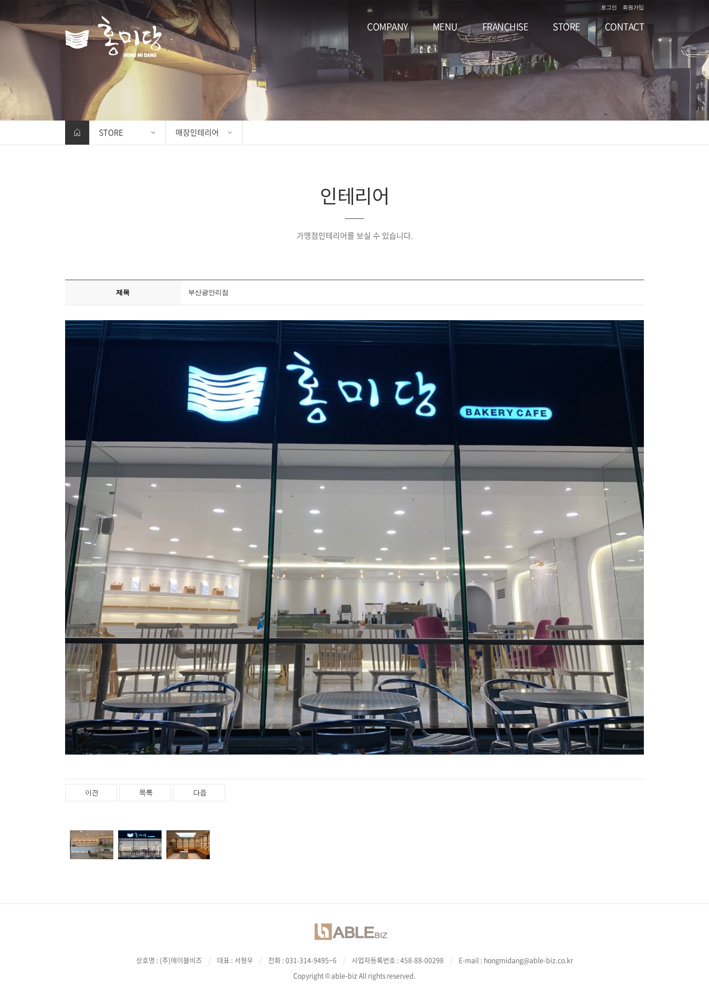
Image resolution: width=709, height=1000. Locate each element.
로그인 (609, 7)
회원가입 (633, 7)
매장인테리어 (197, 132)
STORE (111, 132)
